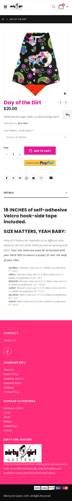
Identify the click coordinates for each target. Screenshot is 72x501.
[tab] (36, 193)
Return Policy (11, 374)
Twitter (13, 178)
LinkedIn (20, 178)
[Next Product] (65, 102)
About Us (9, 369)
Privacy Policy (11, 392)
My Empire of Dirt (13, 408)
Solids (7, 412)
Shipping (9, 387)
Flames (8, 421)
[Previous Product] (60, 102)
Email (33, 178)
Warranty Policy (12, 383)
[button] (65, 94)
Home (3, 19)
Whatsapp (27, 178)
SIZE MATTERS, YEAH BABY (34, 231)
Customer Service (14, 378)
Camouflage (11, 426)
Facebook (7, 178)
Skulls (7, 417)
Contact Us (10, 340)
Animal (7, 430)
